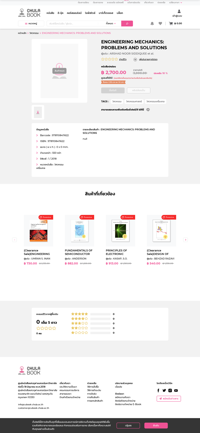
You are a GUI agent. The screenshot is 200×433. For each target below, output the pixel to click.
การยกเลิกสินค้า (95, 400)
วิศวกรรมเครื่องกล (156, 101)
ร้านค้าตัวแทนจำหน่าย (70, 397)
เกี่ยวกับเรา (65, 383)
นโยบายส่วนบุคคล (124, 383)
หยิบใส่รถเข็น (138, 90)
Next (185, 239)
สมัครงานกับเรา (122, 397)
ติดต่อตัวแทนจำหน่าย (125, 400)
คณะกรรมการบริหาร (69, 390)
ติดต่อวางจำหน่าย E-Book (128, 404)
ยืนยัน (156, 425)
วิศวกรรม (117, 101)
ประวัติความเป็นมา (68, 386)
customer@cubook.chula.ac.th (33, 408)
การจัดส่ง (91, 393)
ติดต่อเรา (119, 393)
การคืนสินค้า (93, 397)
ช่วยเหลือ (91, 383)
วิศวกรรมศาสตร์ (134, 101)
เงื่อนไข (118, 386)
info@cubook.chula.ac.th (30, 404)
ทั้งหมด (109, 23)
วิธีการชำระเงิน (94, 390)
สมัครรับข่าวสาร (170, 398)
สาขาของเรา (65, 393)
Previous (14, 239)
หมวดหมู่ (33, 23)
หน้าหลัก (22, 33)
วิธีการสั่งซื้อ (93, 386)
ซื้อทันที (112, 90)
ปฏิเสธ (128, 425)
